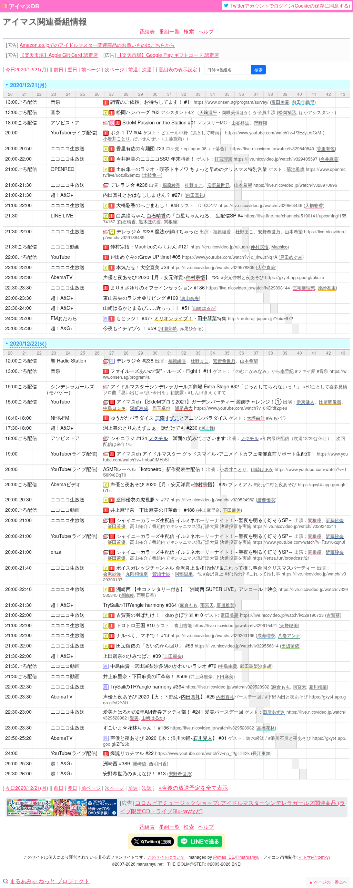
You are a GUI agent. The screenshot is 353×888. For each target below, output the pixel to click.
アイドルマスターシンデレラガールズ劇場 (156, 386)
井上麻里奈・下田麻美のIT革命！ (146, 509)
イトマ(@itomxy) (314, 857)
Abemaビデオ (66, 484)
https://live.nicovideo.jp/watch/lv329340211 (294, 526)
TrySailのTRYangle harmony (133, 604)
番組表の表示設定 (178, 69)
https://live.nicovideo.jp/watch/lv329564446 (260, 205)
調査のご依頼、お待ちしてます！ (146, 101)
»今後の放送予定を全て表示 (193, 788)
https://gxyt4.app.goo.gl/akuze (294, 277)
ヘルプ (206, 31)
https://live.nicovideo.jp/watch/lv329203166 (212, 635)
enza (56, 551)
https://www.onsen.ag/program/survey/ (231, 102)
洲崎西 (123, 588)
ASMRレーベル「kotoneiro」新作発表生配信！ (154, 469)
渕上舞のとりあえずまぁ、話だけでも (144, 427)
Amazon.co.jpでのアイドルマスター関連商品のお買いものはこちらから (97, 44)
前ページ (91, 69)
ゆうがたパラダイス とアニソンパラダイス (169, 417)
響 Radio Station (68, 360)
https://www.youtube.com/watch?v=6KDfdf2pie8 (240, 408)
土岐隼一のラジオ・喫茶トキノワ (152, 168)
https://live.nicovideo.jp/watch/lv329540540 (272, 148)
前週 (133, 69)
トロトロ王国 (130, 625)
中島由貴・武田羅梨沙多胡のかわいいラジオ (158, 665)
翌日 (72, 69)
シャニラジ (123, 438)
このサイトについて (166, 857)
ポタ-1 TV (121, 132)
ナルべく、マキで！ (138, 635)
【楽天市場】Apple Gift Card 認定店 (59, 54)
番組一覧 (169, 31)
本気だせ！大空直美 (138, 267)
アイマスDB (24, 6)
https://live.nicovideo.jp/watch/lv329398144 (248, 288)
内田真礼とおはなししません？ (137, 194)
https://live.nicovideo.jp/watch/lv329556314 (237, 646)
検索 (189, 31)
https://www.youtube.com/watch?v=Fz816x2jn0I (299, 542)
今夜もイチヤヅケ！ (125, 328)
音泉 (55, 101)
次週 (147, 69)
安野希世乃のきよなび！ (129, 773)
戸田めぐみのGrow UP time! (140, 256)
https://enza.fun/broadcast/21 (281, 558)
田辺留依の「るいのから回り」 (150, 645)
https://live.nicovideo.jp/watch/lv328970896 (295, 185)
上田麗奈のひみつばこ (127, 655)
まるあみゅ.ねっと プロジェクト (50, 881)
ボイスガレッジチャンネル (145, 567)
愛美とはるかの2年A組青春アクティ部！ (147, 711)
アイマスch (129, 401)
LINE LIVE (62, 215)
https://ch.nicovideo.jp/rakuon (219, 247)
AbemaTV (61, 277)
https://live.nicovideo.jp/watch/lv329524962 (212, 500)
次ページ (114, 69)
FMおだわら (64, 318)
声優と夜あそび (120, 277)
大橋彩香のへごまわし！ (142, 205)
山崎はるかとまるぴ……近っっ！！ (141, 307)
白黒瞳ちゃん (130, 215)
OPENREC (62, 168)
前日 (58, 69)
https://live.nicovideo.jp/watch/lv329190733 (282, 615)
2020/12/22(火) (28, 343)
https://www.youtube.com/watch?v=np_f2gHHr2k (202, 753)
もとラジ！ (128, 318)
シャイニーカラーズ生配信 (145, 520)
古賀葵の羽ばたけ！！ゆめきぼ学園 (154, 614)
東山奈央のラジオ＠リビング (134, 297)
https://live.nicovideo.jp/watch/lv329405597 (275, 159)
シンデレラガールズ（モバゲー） (69, 389)
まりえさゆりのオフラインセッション (151, 287)
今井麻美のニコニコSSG (143, 158)
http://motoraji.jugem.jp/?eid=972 (260, 318)
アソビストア (65, 122)
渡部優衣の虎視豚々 (138, 499)
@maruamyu (247, 857)
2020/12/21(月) (28, 85)
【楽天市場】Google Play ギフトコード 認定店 (168, 54)
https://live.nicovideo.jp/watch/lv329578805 (212, 267)
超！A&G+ (62, 194)
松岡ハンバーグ (133, 112)
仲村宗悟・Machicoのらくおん (143, 246)
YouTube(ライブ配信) (74, 132)
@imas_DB (223, 857)
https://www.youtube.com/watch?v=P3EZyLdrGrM (273, 133)
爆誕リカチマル (127, 752)
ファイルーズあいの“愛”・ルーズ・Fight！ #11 (161, 370)
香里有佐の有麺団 (135, 148)
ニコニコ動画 (65, 246)
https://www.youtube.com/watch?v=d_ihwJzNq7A (229, 257)
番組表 (147, 31)
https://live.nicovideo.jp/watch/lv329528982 (227, 687)
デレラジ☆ (123, 184)
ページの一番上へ (328, 882)
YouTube (60, 256)
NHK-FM (60, 417)
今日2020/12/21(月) (27, 69)
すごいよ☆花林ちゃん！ (130, 727)
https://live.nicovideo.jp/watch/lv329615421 (235, 625)
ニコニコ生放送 (67, 148)
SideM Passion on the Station (154, 122)
